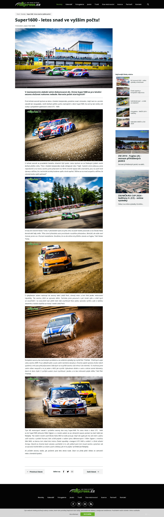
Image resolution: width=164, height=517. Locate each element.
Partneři (129, 4)
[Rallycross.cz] (27, 4)
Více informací (73, 514)
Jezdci (89, 4)
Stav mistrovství (108, 4)
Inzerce (120, 4)
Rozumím (87, 514)
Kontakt (138, 4)
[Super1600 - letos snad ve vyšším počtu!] (64, 58)
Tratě (97, 4)
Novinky (59, 4)
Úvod (18, 14)
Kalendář (69, 4)
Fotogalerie (79, 4)
